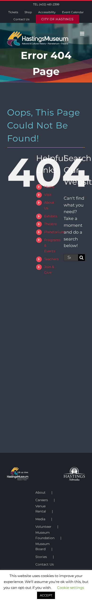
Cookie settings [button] (70, 587)
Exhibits (50, 216)
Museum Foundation (44, 535)
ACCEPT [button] (46, 595)
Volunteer (43, 527)
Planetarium (54, 232)
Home (49, 187)
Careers (41, 500)
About (40, 492)
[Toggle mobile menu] (82, 33)
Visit (47, 195)
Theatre (50, 224)
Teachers (51, 259)
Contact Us (44, 564)
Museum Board (42, 546)
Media (40, 519)
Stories (41, 557)
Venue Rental (40, 508)
